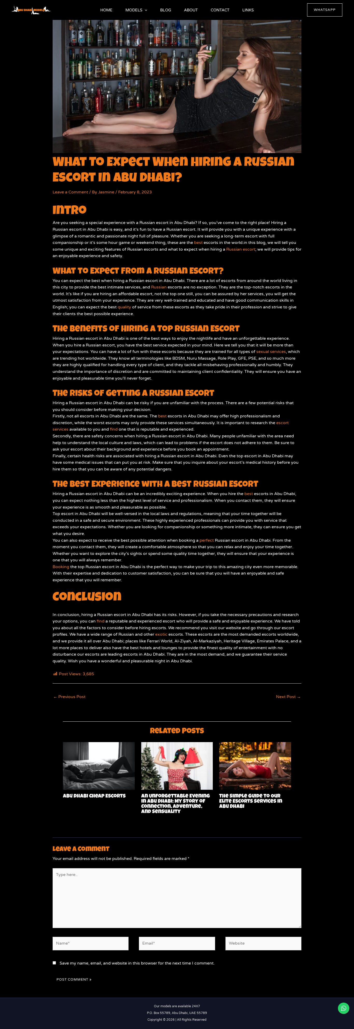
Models (133, 10)
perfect (207, 540)
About (191, 10)
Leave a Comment (70, 192)
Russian (159, 287)
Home (106, 10)
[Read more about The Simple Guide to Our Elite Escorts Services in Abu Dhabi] (255, 765)
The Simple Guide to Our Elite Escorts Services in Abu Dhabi (250, 801)
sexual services (271, 351)
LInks (248, 10)
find (114, 429)
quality (124, 307)
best (198, 242)
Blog (165, 10)
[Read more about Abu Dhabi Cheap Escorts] (99, 765)
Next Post (288, 696)
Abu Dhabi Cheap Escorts (94, 796)
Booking (61, 566)
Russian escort (240, 249)
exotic (161, 634)
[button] (144, 10)
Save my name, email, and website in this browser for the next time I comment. (137, 963)
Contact (220, 10)
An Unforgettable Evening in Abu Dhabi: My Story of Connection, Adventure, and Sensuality (175, 804)
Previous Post (69, 696)
